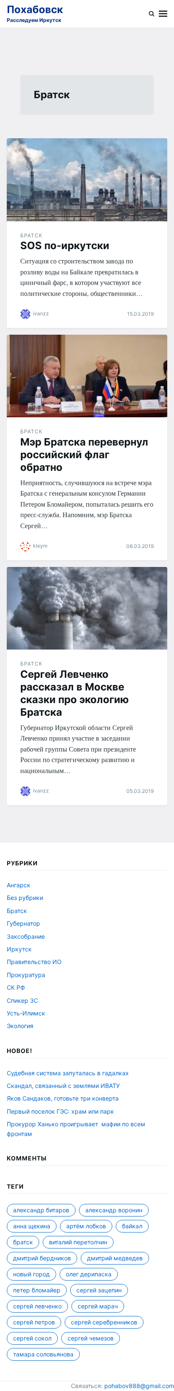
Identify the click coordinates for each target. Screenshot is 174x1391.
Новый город (31, 1274)
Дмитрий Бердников (42, 1258)
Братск (31, 235)
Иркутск (19, 949)
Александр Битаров (41, 1210)
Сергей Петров (34, 1322)
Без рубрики (25, 897)
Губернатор (23, 923)
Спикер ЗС (22, 1000)
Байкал (132, 1226)
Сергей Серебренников (104, 1322)
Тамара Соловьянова (43, 1354)
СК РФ (16, 987)
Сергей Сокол (32, 1338)
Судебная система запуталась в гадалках (68, 1073)
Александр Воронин (113, 1210)
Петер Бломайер (36, 1290)
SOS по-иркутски (64, 245)
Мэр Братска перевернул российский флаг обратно (84, 454)
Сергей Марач (98, 1306)
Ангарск (18, 885)
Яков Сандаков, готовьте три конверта (63, 1098)
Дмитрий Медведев (115, 1258)
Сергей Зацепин (99, 1290)
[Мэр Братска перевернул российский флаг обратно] (87, 376)
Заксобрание (26, 936)
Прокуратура (26, 974)
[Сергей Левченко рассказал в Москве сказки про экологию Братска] (87, 608)
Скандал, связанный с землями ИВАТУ (63, 1085)
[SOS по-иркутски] (87, 179)
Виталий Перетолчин (78, 1242)
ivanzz (41, 313)
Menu (163, 13)
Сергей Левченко (37, 1306)
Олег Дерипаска (88, 1274)
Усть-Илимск (26, 1013)
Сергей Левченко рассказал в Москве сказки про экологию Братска (74, 693)
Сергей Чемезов (91, 1338)
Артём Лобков (86, 1226)
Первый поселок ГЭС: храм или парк (60, 1111)
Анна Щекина (31, 1226)
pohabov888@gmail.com (139, 1385)
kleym (40, 545)
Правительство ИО (34, 961)
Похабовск (35, 9)
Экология (20, 1025)
